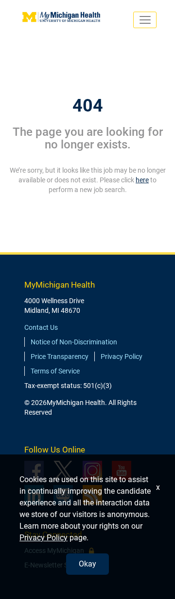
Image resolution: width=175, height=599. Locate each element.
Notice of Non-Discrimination (74, 342)
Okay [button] (87, 563)
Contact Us (41, 327)
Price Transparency (59, 356)
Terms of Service (55, 371)
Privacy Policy (121, 356)
